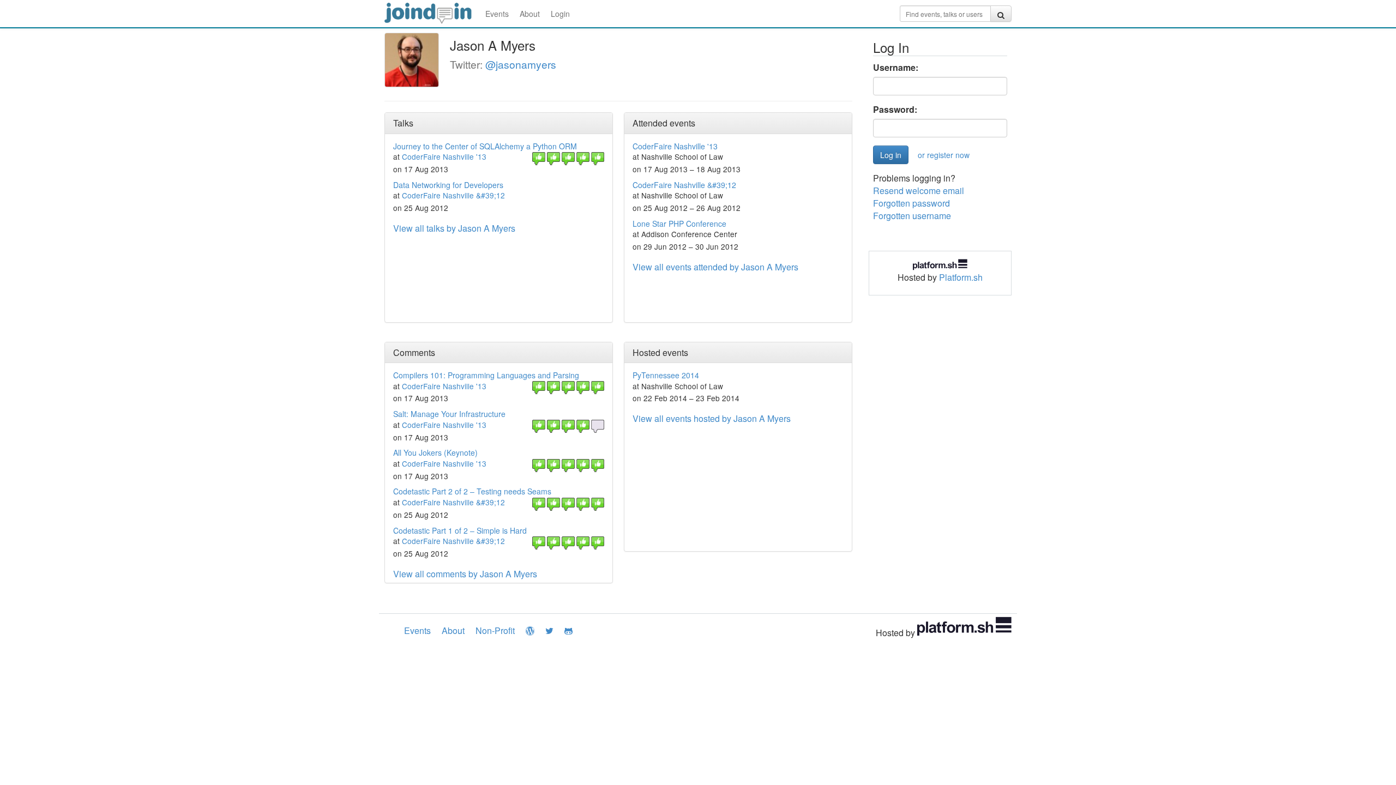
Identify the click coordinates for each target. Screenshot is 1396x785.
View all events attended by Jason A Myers (715, 267)
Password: (895, 110)
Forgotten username (912, 215)
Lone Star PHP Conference (679, 223)
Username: (895, 68)
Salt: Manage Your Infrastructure (449, 413)
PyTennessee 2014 (666, 375)
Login (560, 13)
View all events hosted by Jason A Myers (712, 418)
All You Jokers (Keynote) (435, 452)
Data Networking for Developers (448, 184)
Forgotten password (911, 203)
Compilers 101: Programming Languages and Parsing (486, 375)
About (530, 13)
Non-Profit (495, 630)
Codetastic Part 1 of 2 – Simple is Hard (460, 530)
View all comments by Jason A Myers (465, 573)
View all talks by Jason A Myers (454, 228)
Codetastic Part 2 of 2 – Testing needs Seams (472, 491)
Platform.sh (961, 277)
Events (497, 13)
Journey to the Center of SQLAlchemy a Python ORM (485, 146)
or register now (944, 154)
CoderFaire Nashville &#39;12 (453, 195)
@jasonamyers (520, 64)
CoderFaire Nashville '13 (444, 156)
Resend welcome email (918, 190)
